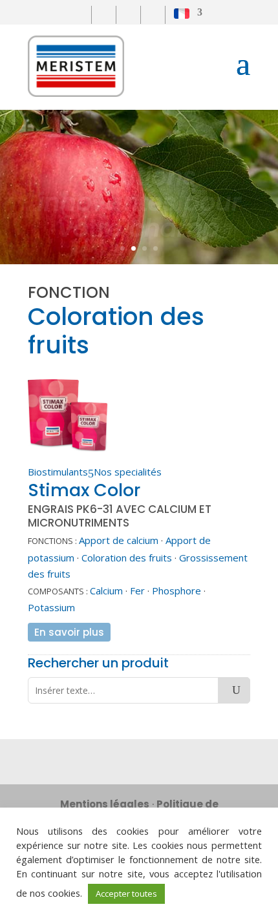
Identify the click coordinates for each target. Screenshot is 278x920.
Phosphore (176, 590)
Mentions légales (104, 804)
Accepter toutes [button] (126, 893)
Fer (137, 590)
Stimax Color (84, 490)
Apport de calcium (118, 540)
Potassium (51, 607)
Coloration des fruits (126, 557)
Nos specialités (128, 471)
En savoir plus (69, 632)
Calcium (106, 590)
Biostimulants (58, 471)
